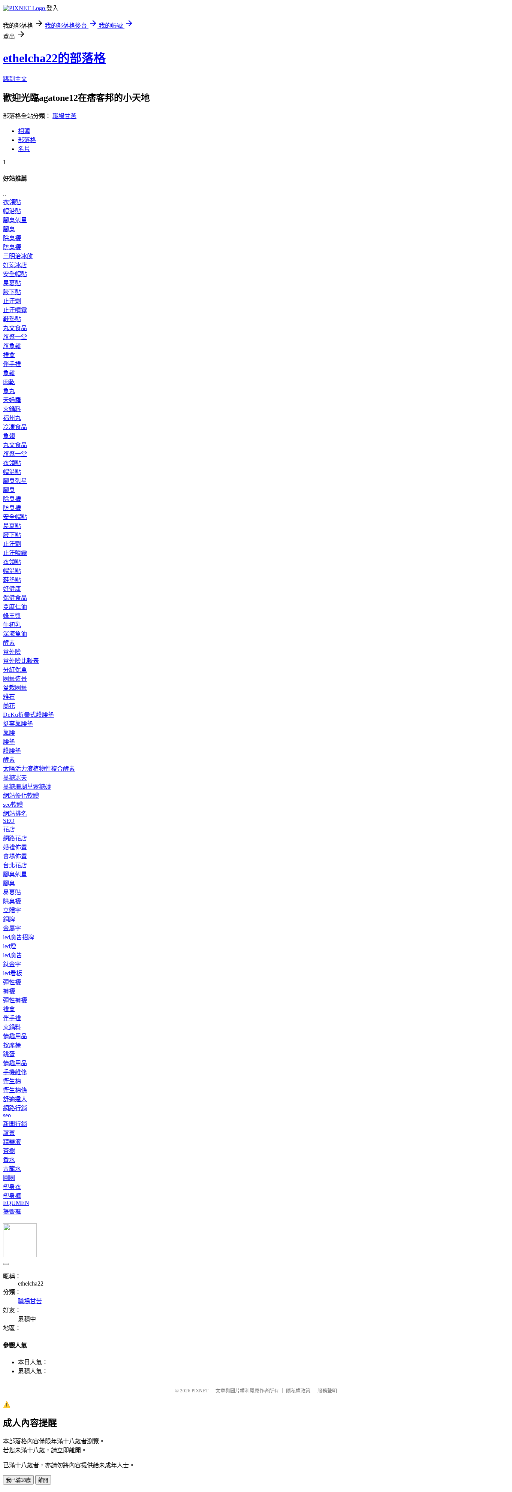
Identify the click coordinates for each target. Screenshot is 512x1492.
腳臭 (9, 229)
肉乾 (9, 382)
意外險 (12, 652)
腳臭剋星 (15, 220)
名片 (24, 149)
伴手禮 (12, 364)
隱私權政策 (298, 1390)
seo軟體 (13, 804)
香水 (9, 1160)
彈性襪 (12, 982)
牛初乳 (12, 625)
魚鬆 (9, 373)
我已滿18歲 (18, 1480)
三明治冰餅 (18, 256)
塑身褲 (12, 1196)
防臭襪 (12, 247)
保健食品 (15, 598)
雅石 (9, 697)
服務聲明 (327, 1390)
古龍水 (12, 1169)
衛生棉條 (15, 1090)
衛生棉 (12, 1081)
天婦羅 (12, 400)
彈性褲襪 (15, 1000)
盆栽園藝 (15, 688)
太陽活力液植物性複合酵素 (39, 768)
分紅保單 (15, 670)
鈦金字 (12, 964)
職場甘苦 (64, 116)
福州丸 (12, 418)
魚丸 (9, 391)
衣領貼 (12, 202)
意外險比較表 (21, 661)
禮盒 (9, 355)
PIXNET (200, 1390)
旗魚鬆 (12, 346)
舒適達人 (15, 1099)
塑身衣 (12, 1187)
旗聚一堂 (15, 337)
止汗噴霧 (15, 310)
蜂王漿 (12, 616)
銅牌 (9, 919)
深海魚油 (15, 634)
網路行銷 (15, 1108)
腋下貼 (12, 292)
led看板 (12, 973)
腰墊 (9, 742)
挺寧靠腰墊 (18, 724)
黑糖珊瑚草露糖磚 (27, 786)
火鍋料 (12, 409)
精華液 (12, 1142)
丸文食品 (15, 328)
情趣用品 (15, 1036)
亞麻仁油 (15, 607)
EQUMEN (16, 1203)
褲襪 (9, 991)
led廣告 (12, 955)
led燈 (9, 946)
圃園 (9, 1178)
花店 (9, 829)
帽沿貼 (12, 211)
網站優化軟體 (21, 795)
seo (7, 1115)
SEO (9, 821)
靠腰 (9, 733)
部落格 (27, 140)
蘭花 (9, 706)
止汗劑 (12, 301)
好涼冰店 (15, 265)
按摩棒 (12, 1045)
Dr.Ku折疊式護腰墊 (28, 715)
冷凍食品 (15, 427)
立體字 (12, 910)
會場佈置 (15, 856)
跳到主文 (15, 79)
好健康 (12, 589)
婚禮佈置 (15, 847)
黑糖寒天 (15, 777)
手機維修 (15, 1072)
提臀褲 (12, 1211)
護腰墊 (12, 750)
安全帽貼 (15, 274)
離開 (43, 1480)
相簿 (24, 131)
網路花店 (15, 838)
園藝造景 (15, 679)
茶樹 (9, 1151)
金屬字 (12, 928)
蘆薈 (9, 1133)
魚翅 (9, 436)
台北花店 (15, 865)
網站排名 (15, 813)
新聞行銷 (15, 1124)
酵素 (9, 643)
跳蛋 (9, 1054)
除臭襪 (12, 238)
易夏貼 (12, 283)
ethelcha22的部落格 (54, 58)
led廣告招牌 (18, 937)
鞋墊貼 (12, 319)
